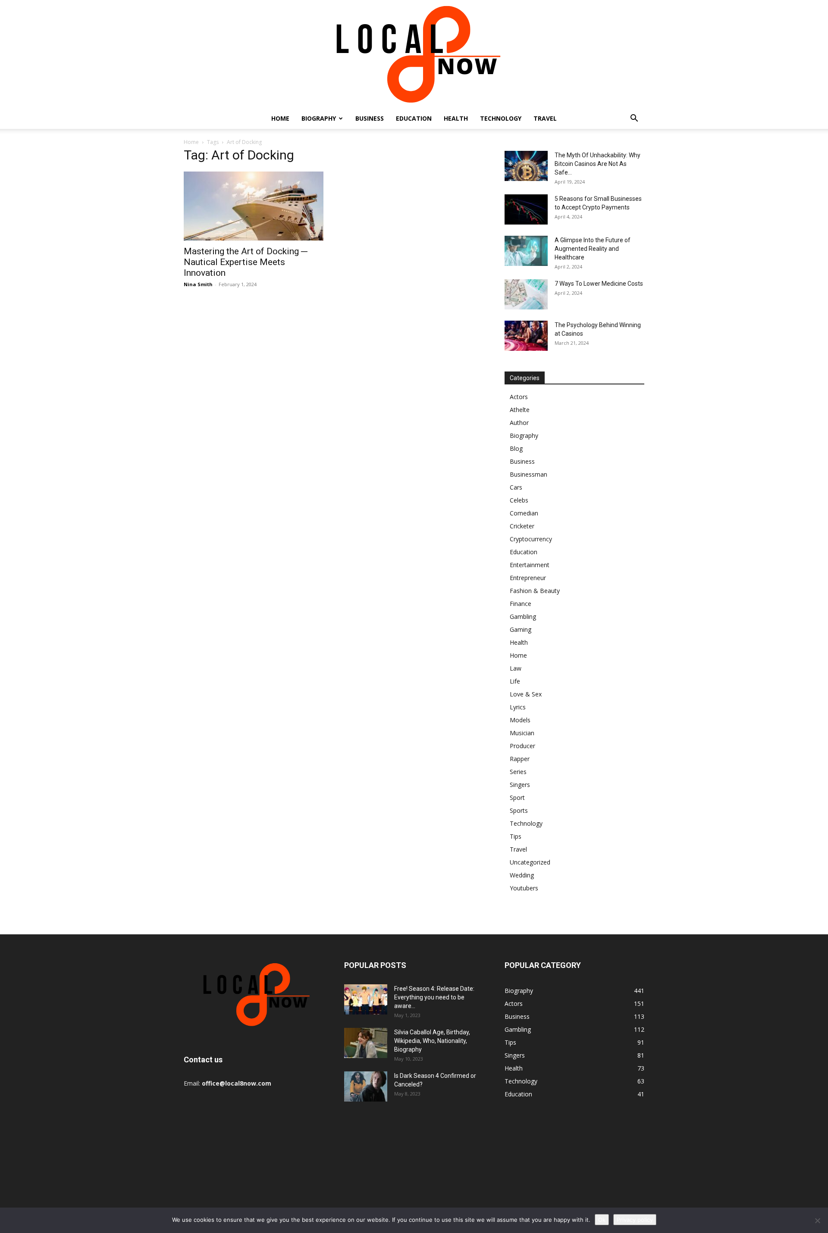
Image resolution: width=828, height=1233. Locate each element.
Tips (515, 836)
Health (456, 118)
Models (520, 720)
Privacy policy (635, 1219)
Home (280, 118)
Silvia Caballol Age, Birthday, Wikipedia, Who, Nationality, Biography (432, 1041)
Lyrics (518, 707)
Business (369, 118)
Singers (520, 784)
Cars (516, 487)
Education (414, 118)
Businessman (528, 474)
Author (519, 422)
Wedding (522, 875)
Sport (517, 797)
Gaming (520, 629)
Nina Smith (198, 284)
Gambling (523, 616)
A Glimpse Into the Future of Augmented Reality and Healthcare (592, 249)
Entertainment (529, 565)
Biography (318, 118)
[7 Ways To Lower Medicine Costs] (526, 294)
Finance (520, 603)
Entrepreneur (528, 578)
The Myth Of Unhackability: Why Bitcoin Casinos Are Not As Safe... (597, 164)
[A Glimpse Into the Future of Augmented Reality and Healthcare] (526, 251)
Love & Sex (526, 694)
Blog (516, 448)
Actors (519, 397)
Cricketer (522, 526)
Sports (519, 810)
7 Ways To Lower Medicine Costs (599, 283)
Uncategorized (530, 862)
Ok (601, 1219)
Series (518, 772)
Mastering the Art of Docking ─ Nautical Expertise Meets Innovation (245, 262)
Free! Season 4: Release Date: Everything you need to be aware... (434, 997)
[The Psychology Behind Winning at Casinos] (526, 336)
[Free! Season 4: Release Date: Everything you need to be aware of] (365, 999)
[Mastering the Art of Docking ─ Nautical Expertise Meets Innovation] (253, 206)
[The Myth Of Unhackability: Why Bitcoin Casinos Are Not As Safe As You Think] (526, 166)
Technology (500, 118)
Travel (545, 118)
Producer (522, 746)
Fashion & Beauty (535, 591)
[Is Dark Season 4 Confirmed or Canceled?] (365, 1086)
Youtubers (524, 888)
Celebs (519, 500)
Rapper (520, 759)
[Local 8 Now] (414, 54)
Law (515, 668)
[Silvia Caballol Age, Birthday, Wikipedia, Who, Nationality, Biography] (365, 1043)
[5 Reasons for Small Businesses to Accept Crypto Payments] (526, 209)
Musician (522, 733)
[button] (634, 119)
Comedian (524, 513)
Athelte (520, 410)
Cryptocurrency (531, 539)
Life (515, 681)
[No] (817, 1220)
